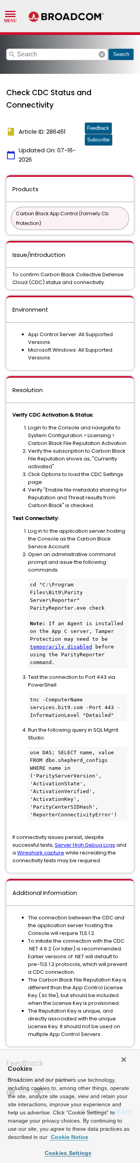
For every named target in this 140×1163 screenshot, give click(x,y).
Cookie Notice (68, 1137)
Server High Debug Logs (85, 845)
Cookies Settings (68, 1153)
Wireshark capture (40, 852)
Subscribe (98, 140)
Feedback (98, 128)
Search (121, 54)
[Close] (123, 1059)
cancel (102, 54)
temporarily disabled (61, 647)
